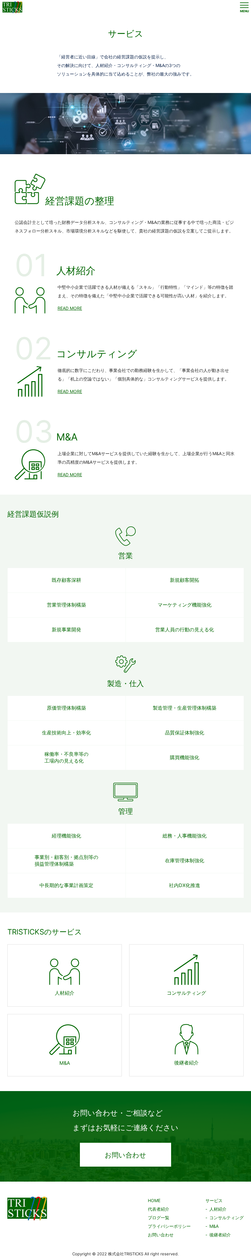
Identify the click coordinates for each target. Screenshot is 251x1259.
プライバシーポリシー (169, 1226)
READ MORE (70, 308)
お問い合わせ (125, 1155)
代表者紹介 (158, 1209)
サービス (214, 1200)
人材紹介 (218, 1209)
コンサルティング (226, 1217)
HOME (154, 1200)
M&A (214, 1226)
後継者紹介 (220, 1234)
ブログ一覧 (158, 1217)
